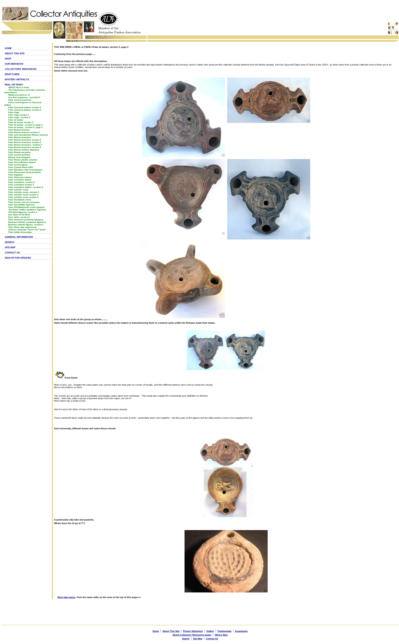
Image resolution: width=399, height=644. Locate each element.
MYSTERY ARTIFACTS (17, 79)
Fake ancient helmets (19, 155)
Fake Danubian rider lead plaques (25, 170)
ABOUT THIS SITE (15, 53)
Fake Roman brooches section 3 (24, 142)
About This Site (171, 631)
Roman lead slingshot (19, 157)
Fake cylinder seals (18, 190)
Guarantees (241, 631)
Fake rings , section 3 (19, 117)
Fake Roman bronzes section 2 (24, 132)
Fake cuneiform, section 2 (21, 182)
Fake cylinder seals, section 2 (23, 192)
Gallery (210, 631)
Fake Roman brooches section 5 (24, 147)
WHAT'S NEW (12, 74)
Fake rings (13, 112)
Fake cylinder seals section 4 (23, 197)
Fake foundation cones (19, 200)
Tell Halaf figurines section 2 (22, 212)
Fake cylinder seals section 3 (23, 195)
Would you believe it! (19, 95)
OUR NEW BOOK (14, 64)
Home (156, 631)
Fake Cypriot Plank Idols (20, 167)
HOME (8, 48)
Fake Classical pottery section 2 (24, 107)
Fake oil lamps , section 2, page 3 (25, 127)
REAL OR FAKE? (14, 84)
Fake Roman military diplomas (23, 150)
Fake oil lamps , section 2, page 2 (25, 125)
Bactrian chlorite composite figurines (27, 222)
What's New (221, 635)
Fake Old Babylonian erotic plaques (26, 207)
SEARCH (9, 242)
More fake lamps (66, 597)
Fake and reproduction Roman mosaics (28, 135)
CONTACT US (12, 252)
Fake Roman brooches (19, 137)
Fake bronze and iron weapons (23, 202)
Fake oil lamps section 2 (20, 122)
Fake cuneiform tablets (20, 180)
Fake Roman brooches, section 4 (25, 145)
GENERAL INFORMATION (19, 237)
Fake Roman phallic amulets (22, 160)
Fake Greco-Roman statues (22, 162)
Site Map (197, 638)
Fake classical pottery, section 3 (24, 110)
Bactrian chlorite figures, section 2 (25, 224)
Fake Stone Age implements (22, 227)
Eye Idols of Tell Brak (19, 214)
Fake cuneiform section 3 (21, 185)
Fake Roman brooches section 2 (24, 140)
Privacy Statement (193, 631)
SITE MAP (10, 247)
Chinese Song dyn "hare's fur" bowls (27, 229)
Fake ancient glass (18, 165)
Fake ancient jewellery (19, 100)
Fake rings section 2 (18, 115)
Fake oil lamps (15, 120)
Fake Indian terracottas (20, 232)
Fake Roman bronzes (19, 130)
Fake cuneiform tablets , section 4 (25, 187)
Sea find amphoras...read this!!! (24, 97)
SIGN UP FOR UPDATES (18, 258)
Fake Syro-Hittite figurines (21, 205)
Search (186, 638)
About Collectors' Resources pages (191, 635)
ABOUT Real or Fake (18, 87)
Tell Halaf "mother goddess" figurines (27, 209)
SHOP (8, 58)
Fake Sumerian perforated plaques (25, 219)
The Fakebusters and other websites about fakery (24, 91)
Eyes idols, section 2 (19, 217)
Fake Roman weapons (19, 152)
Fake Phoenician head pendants (24, 172)
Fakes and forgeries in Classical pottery (22, 103)
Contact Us (212, 638)
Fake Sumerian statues (20, 177)
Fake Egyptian (15, 175)
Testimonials (225, 631)
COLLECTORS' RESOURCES (20, 69)
